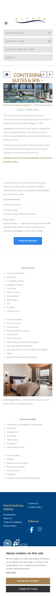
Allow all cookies (28, 581)
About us (7, 518)
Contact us (33, 503)
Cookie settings (28, 589)
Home (6, 105)
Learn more (11, 572)
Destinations (9, 514)
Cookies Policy (35, 507)
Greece (17, 105)
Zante (26, 105)
